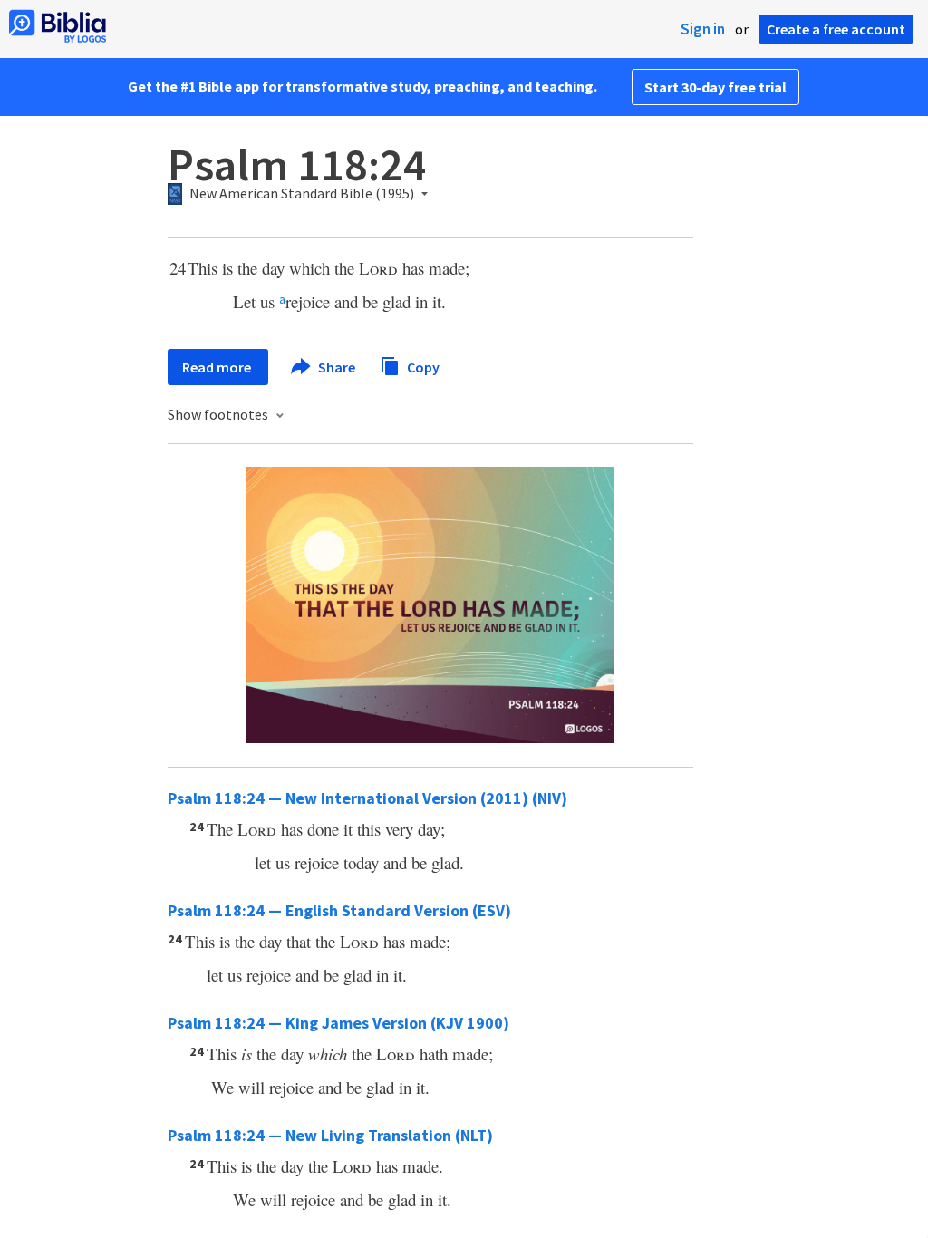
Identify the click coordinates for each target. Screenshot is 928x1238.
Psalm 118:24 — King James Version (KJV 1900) (338, 1022)
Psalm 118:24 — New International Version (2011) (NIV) (367, 798)
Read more (218, 367)
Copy (422, 366)
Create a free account (836, 29)
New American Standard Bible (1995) (301, 194)
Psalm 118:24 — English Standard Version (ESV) (339, 910)
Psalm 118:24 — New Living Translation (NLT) (330, 1135)
